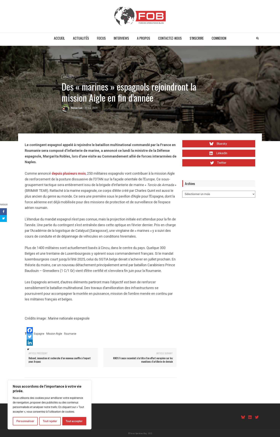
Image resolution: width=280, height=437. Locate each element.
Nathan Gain (76, 108)
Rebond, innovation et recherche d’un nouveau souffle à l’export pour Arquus (60, 359)
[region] (49, 404)
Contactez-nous (170, 38)
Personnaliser (25, 421)
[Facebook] (30, 330)
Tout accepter (74, 421)
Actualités (81, 38)
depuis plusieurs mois (69, 173)
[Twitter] (30, 336)
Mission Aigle (54, 333)
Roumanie (70, 333)
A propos (143, 38)
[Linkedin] (30, 343)
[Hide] (28, 349)
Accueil (59, 38)
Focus (101, 38)
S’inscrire (197, 38)
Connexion (219, 38)
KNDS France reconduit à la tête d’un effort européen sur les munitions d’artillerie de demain (143, 359)
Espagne (39, 333)
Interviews (121, 38)
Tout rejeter (50, 421)
